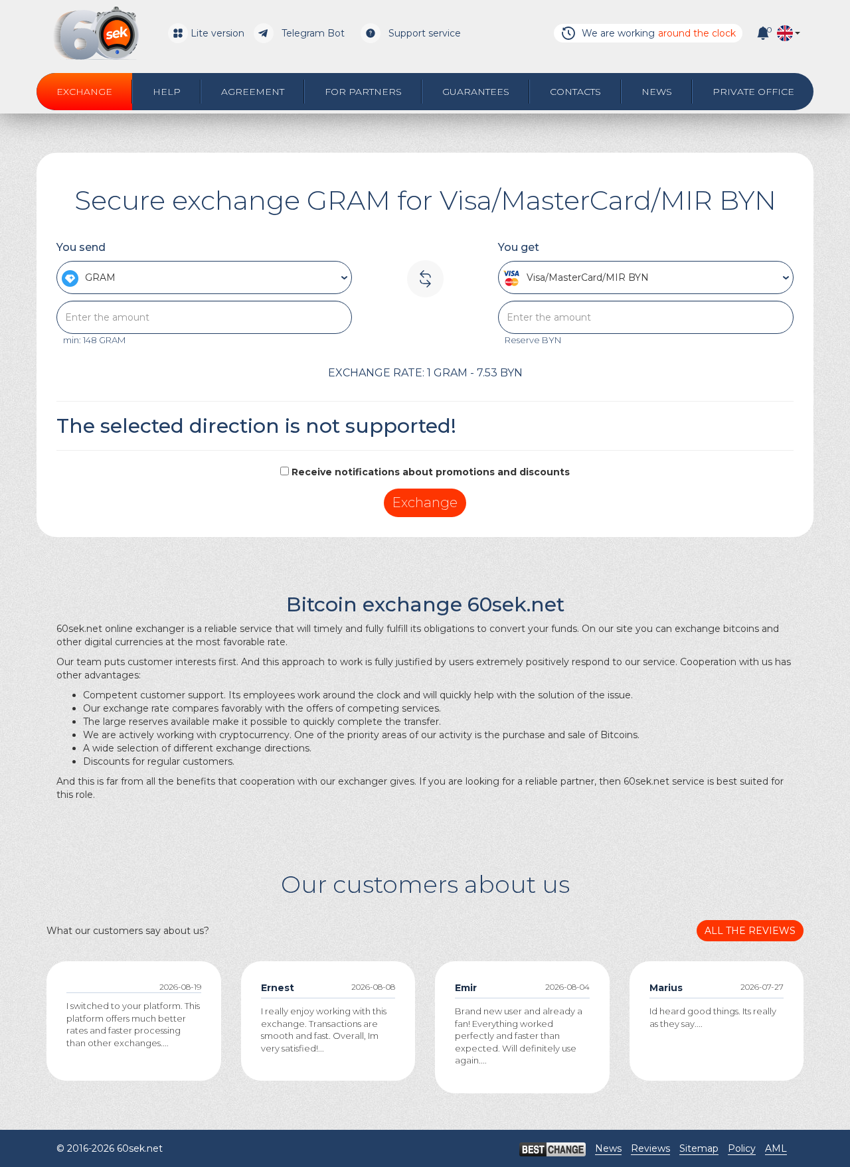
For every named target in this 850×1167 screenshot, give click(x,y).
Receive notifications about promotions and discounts (431, 472)
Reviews (650, 1148)
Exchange (84, 92)
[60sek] (95, 33)
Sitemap (699, 1148)
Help (167, 92)
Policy (742, 1148)
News (656, 92)
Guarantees (475, 92)
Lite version (217, 33)
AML (776, 1148)
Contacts (575, 92)
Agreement (252, 92)
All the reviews (750, 931)
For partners (363, 92)
